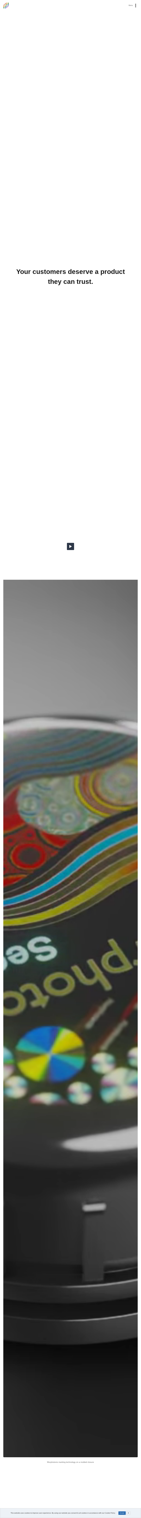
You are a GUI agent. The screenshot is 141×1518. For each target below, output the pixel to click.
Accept (122, 1513)
